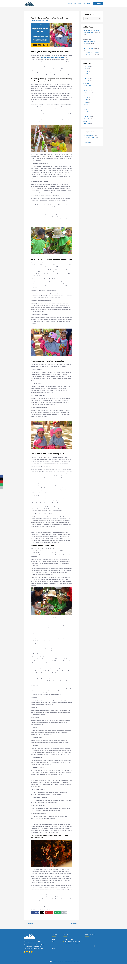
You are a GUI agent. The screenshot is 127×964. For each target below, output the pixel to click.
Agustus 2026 (86, 66)
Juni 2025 (85, 99)
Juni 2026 (85, 71)
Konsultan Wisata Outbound (90, 137)
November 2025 (87, 87)
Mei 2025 (85, 102)
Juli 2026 (85, 68)
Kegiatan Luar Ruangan (36, 20)
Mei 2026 (85, 73)
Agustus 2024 (86, 123)
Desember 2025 (87, 85)
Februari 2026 (86, 80)
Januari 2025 (86, 111)
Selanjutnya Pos (75, 923)
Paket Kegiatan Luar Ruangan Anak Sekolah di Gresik (52, 57)
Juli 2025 (85, 97)
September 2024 (87, 121)
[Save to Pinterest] (1, 482)
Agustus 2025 (86, 95)
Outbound (85, 140)
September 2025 (87, 92)
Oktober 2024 (86, 118)
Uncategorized (86, 142)
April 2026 (85, 76)
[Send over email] (1, 485)
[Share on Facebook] (1, 476)
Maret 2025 (86, 107)
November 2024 (87, 116)
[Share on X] (1, 479)
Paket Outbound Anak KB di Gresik (91, 37)
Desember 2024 (87, 114)
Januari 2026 (86, 83)
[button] (98, 3)
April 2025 (85, 104)
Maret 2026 (86, 78)
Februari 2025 (86, 109)
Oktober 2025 (86, 90)
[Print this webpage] (1, 487)
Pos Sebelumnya (28, 923)
